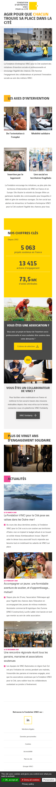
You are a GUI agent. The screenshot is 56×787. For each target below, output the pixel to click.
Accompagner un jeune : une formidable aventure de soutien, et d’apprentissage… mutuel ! (26, 587)
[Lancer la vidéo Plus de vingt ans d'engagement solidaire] (28, 458)
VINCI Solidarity (26, 415)
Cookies (28, 744)
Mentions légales (28, 729)
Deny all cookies (31, 780)
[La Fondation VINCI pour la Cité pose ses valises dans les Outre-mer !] (28, 497)
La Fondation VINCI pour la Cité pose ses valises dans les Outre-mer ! (26, 517)
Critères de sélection (26, 346)
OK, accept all (11, 780)
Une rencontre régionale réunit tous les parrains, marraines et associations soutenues (26, 656)
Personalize (48, 780)
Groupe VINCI (28, 766)
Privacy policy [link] (28, 784)
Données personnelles (28, 736)
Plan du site (28, 759)
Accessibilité (28, 751)
